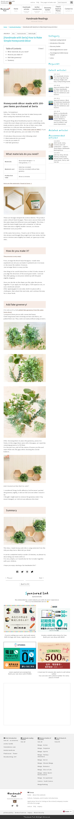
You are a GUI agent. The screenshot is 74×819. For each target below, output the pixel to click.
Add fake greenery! (14, 57)
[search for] (71, 2)
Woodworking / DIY (10, 757)
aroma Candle (8, 744)
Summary (11, 60)
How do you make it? (15, 55)
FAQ (37, 2)
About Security (39, 812)
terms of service (20, 812)
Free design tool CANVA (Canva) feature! (59, 54)
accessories (14, 740)
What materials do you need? (18, 52)
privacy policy (8, 812)
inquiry (39, 806)
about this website (39, 795)
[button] (67, 811)
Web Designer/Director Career (58, 50)
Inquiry (30, 812)
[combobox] (63, 2)
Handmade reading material (58, 40)
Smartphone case (10, 747)
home (29, 795)
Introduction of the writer (57, 43)
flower (15, 753)
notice (33, 2)
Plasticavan (7, 753)
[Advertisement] (37, 704)
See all (6, 740)
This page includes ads (48, 2)
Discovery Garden (55, 46)
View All (57, 742)
